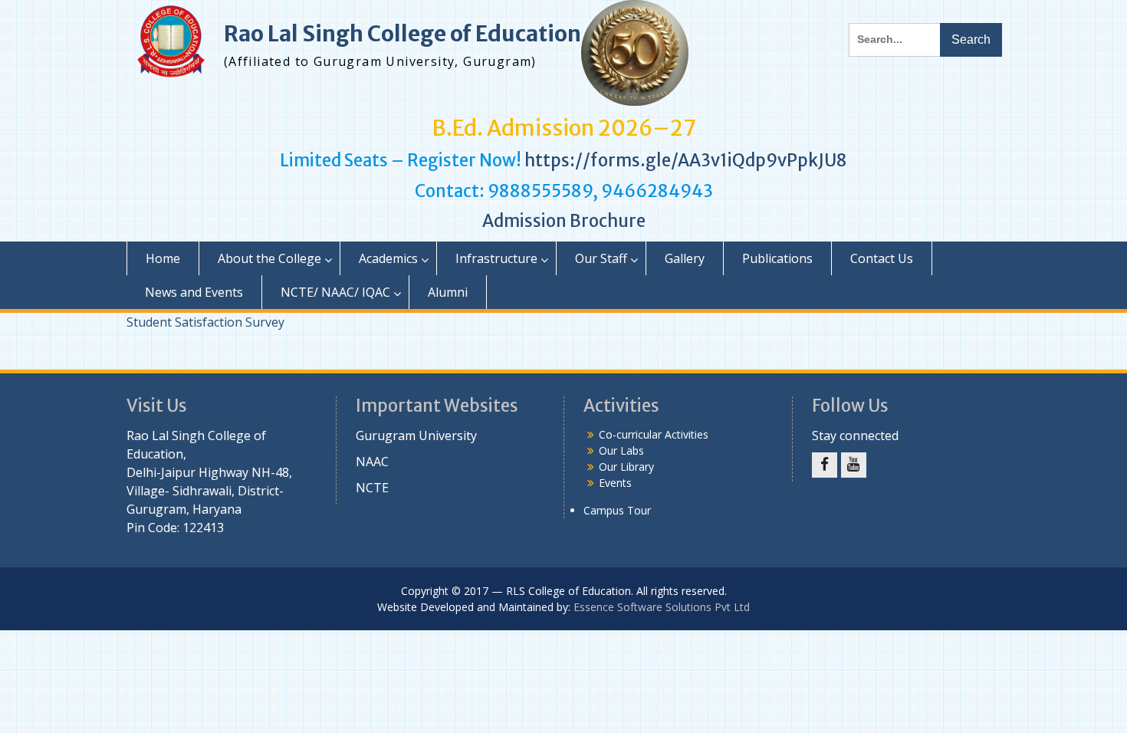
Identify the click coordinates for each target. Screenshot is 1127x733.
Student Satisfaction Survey (205, 322)
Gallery (685, 258)
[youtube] (853, 465)
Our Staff (601, 258)
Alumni (448, 292)
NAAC (372, 461)
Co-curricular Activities (653, 434)
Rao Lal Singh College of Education (402, 34)
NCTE (372, 487)
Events (615, 482)
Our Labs (621, 450)
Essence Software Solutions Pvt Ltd (661, 607)
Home (163, 258)
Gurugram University (416, 435)
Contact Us (881, 258)
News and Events (194, 292)
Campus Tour (617, 510)
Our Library (626, 466)
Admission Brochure (564, 221)
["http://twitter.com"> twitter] (824, 465)
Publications (777, 258)
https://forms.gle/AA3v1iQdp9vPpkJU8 (685, 160)
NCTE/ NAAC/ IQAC (335, 292)
